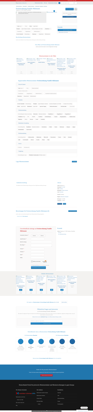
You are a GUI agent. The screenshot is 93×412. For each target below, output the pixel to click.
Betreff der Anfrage (23, 241)
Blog (16, 405)
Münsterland (63, 196)
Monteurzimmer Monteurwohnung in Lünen (61, 69)
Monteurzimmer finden (39, 2)
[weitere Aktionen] (75, 9)
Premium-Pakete (39, 398)
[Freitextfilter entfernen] (74, 3)
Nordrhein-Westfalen (65, 190)
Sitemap (59, 401)
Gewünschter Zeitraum (24, 235)
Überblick (20, 99)
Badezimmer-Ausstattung (23, 123)
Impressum (59, 392)
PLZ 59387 (63, 187)
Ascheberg (61, 188)
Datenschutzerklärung (35, 265)
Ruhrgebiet (66, 196)
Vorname (21, 248)
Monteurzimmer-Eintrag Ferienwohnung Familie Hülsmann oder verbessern (52, 348)
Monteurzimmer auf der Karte (63, 32)
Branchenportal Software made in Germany (39, 411)
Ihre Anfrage (22, 244)
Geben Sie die (22, 216)
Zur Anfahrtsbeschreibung (62, 234)
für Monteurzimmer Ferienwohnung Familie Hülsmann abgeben (20, 348)
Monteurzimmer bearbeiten (41, 395)
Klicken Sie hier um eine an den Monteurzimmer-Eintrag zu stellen (47, 316)
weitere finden (31, 347)
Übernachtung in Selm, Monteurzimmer (21, 64)
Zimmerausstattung (22, 110)
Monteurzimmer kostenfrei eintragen (42, 392)
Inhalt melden (64, 302)
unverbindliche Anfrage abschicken (38, 267)
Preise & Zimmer (21, 84)
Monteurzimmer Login (71, 0)
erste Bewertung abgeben (70, 16)
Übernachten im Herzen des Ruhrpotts (21, 287)
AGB (58, 395)
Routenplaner (75, 161)
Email (21, 254)
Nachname (22, 251)
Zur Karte (59, 232)
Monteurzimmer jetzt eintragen (47, 375)
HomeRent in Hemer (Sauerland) (71, 67)
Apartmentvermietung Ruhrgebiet (72, 283)
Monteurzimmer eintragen (52, 2)
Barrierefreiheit (84, 407)
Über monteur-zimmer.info (20, 402)
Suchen (76, 3)
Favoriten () (82, 410)
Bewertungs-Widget (40, 401)
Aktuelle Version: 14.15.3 (57, 411)
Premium (90, 275)
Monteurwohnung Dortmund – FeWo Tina (51, 64)
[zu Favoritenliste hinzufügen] (17, 13)
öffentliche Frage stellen (47, 323)
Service (19, 143)
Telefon (21, 257)
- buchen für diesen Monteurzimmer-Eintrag (72, 347)
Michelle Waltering (41, 62)
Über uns (45, 2)
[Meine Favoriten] (59, 3)
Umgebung (20, 151)
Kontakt (64, 203)
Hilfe (75, 0)
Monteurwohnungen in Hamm (31, 63)
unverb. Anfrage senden (67, 30)
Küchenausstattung (22, 133)
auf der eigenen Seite (62, 347)
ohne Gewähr (56, 302)
